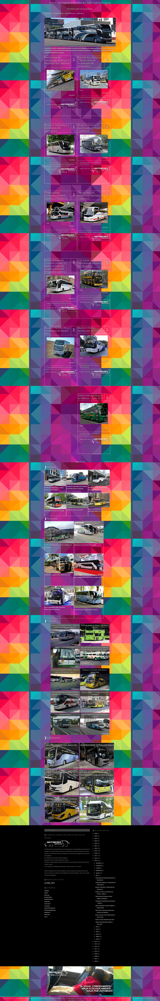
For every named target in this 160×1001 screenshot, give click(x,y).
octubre (98, 868)
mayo (97, 929)
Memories (47, 914)
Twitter (54, 104)
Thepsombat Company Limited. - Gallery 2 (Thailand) (56, 195)
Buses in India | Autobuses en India (89, 329)
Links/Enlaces (80, 13)
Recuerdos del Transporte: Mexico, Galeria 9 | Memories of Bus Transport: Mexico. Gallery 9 (94, 649)
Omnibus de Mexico (65, 714)
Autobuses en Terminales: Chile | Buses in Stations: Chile (94, 671)
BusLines (66, 230)
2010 (95, 951)
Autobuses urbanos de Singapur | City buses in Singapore (95, 626)
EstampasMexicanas (85, 434)
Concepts (47, 906)
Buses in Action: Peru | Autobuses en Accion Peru (57, 330)
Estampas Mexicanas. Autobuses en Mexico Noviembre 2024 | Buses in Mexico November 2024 (65, 694)
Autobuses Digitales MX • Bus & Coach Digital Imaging (80, 2)
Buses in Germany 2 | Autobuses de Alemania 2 (57, 127)
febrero (98, 936)
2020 (95, 848)
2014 (95, 941)
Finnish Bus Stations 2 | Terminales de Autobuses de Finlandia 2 (90, 62)
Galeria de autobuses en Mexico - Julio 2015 (90, 397)
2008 (95, 956)
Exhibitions (47, 912)
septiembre (99, 870)
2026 (95, 833)
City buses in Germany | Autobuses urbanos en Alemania (91, 263)
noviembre (99, 865)
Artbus (46, 893)
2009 (95, 954)
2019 (95, 850)
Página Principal (80, 462)
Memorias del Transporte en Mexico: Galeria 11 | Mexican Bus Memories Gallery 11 (65, 671)
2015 (95, 860)
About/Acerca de (69, 13)
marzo (98, 934)
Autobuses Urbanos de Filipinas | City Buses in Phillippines (95, 716)
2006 (95, 961)
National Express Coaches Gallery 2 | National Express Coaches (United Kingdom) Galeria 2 (56, 265)
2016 (95, 858)
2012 (95, 946)
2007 (95, 958)
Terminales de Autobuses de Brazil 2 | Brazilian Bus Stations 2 (58, 62)
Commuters (47, 903)
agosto (98, 873)
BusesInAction (68, 367)
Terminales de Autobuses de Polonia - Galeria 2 (90, 195)
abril (97, 931)
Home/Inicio (48, 13)
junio (97, 926)
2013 (95, 944)
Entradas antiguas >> (109, 461)
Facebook (61, 104)
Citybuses (100, 297)
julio (97, 875)
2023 (95, 841)
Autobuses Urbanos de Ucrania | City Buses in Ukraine (94, 693)
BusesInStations (71, 100)
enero (97, 939)
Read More (72, 95)
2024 (95, 838)
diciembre (99, 863)
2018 (95, 853)
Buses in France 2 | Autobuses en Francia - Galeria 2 (90, 127)
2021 (95, 845)
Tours (45, 916)
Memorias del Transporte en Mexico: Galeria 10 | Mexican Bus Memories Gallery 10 (65, 626)
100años (46, 890)
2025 (95, 836)
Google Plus (69, 104)
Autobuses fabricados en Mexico (65, 647)
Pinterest (60, 106)
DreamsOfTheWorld (70, 164)
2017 (95, 855)
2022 (95, 843)
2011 (95, 949)
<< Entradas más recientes (51, 461)
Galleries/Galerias (58, 13)
